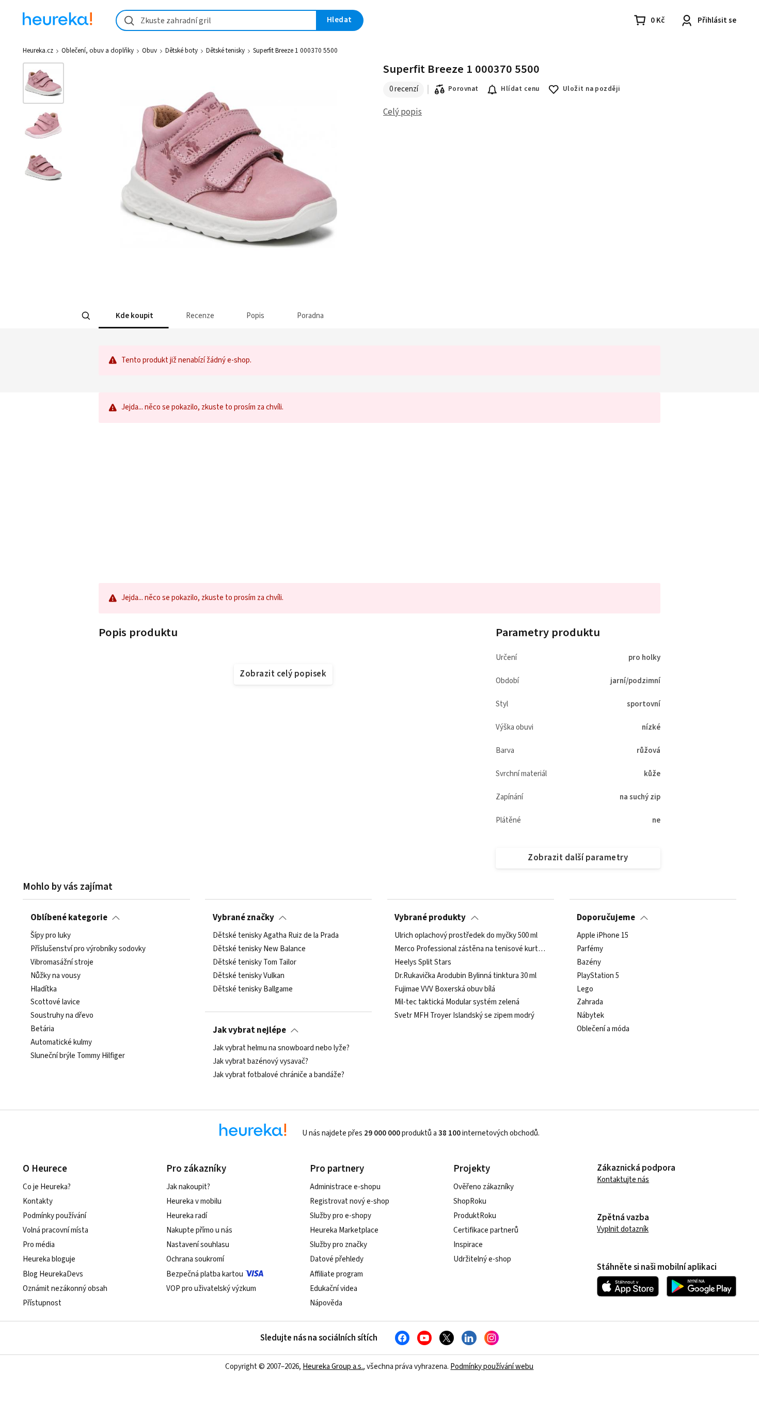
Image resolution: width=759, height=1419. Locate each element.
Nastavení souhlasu (197, 1244)
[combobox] (216, 20)
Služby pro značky (338, 1244)
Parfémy (590, 949)
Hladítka (43, 989)
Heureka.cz (38, 50)
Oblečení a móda (603, 1029)
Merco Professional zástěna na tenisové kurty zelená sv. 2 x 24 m (470, 949)
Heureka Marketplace (344, 1230)
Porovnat (463, 88)
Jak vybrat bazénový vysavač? (260, 1062)
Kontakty (38, 1201)
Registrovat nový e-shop (349, 1201)
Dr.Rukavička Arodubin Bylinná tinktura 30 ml (465, 976)
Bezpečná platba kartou (204, 1274)
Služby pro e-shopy (340, 1215)
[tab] (134, 315)
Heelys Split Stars (422, 962)
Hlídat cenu (520, 88)
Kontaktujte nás (623, 1179)
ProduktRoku (474, 1215)
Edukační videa (333, 1288)
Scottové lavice (55, 1002)
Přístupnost (42, 1303)
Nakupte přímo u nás (199, 1230)
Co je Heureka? (47, 1186)
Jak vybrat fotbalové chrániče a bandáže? (278, 1075)
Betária (42, 1029)
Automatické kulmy (61, 1042)
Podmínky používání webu (491, 1366)
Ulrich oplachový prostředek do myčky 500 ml (465, 936)
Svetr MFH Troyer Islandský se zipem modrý (464, 1016)
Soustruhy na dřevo (61, 1016)
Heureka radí (186, 1215)
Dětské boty (181, 50)
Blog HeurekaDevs (53, 1274)
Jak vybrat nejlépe (249, 1030)
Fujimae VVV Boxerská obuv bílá (444, 989)
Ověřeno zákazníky (483, 1186)
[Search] (86, 316)
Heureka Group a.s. (333, 1366)
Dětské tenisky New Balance (259, 949)
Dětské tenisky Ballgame (253, 989)
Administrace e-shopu (345, 1186)
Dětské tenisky (225, 50)
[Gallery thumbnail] (43, 83)
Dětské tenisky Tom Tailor (254, 962)
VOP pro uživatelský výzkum (211, 1288)
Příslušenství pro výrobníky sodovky (88, 949)
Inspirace (468, 1244)
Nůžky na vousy (55, 976)
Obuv (149, 50)
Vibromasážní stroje (61, 962)
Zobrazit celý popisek (283, 674)
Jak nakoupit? (188, 1186)
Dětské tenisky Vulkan (248, 976)
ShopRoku (469, 1201)
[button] (134, 316)
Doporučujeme (606, 917)
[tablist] (303, 315)
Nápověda (326, 1303)
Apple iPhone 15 (602, 936)
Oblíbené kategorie (68, 917)
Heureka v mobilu (194, 1201)
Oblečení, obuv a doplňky (97, 50)
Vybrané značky (243, 917)
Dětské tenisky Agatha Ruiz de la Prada (276, 936)
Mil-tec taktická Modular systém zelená (456, 1002)
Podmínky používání (54, 1215)
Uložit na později (592, 88)
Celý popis (402, 112)
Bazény (589, 962)
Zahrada (590, 1002)
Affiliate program (336, 1274)
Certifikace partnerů (485, 1230)
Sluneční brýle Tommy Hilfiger (77, 1056)
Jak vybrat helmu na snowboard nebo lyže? (281, 1048)
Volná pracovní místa (55, 1230)
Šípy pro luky (50, 936)
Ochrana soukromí (195, 1259)
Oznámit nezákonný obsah (65, 1288)
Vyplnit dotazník (623, 1229)
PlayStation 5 (598, 976)
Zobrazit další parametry (578, 858)
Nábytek (590, 1016)
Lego (585, 989)
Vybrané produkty (430, 917)
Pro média (39, 1244)
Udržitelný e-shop (482, 1259)
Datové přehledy (336, 1259)
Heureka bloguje (49, 1259)
